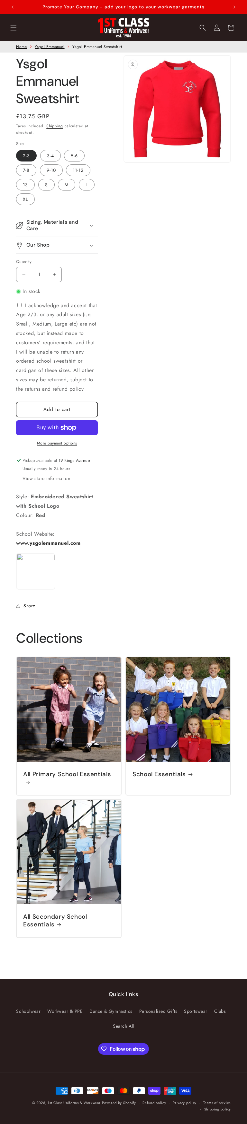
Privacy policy (185, 1102)
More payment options (57, 443)
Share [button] (29, 605)
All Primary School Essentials (67, 774)
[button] (13, 28)
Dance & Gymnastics (111, 1011)
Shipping (54, 126)
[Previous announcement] (12, 7)
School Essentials (159, 774)
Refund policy (154, 1102)
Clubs (220, 1011)
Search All (123, 1026)
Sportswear (195, 1011)
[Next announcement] (234, 7)
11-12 (78, 170)
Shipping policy (217, 1109)
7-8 (26, 170)
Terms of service (217, 1102)
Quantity (24, 262)
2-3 (26, 155)
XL (25, 199)
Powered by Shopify (119, 1102)
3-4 (50, 155)
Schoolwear (28, 1011)
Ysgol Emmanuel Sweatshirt (97, 47)
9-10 (51, 170)
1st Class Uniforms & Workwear (74, 1102)
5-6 (74, 155)
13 (25, 184)
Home (21, 47)
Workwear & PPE (65, 1011)
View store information (46, 478)
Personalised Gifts (158, 1011)
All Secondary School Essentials (55, 920)
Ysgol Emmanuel (49, 47)
